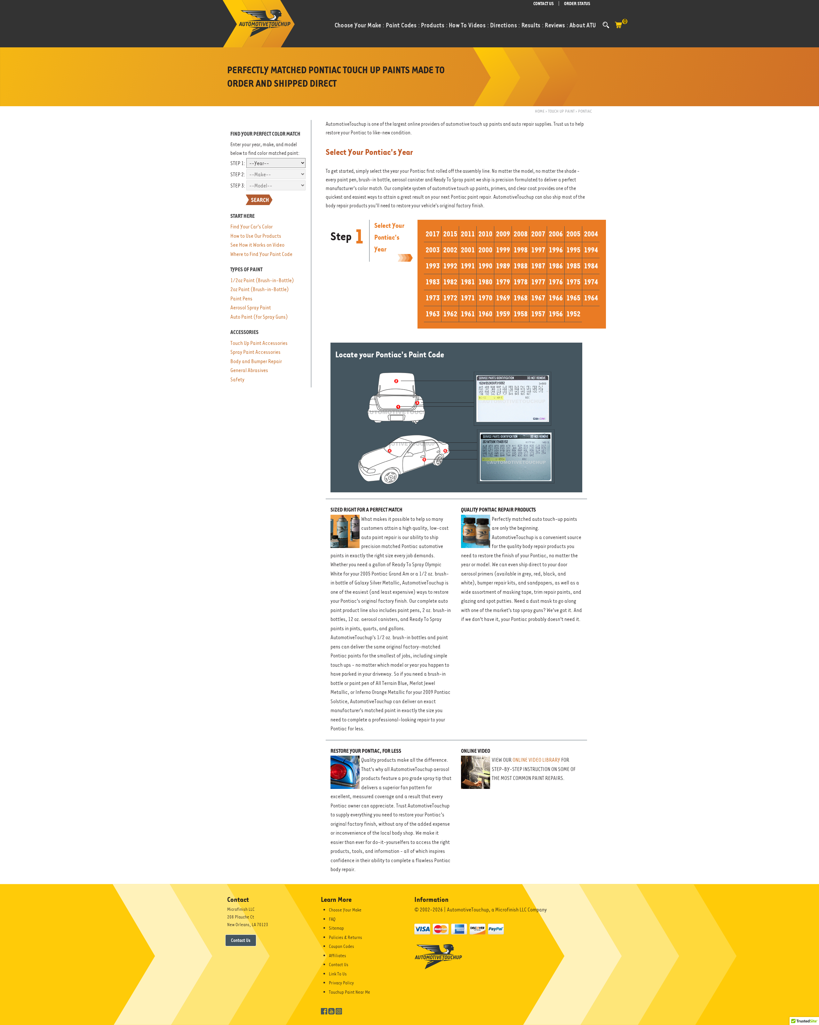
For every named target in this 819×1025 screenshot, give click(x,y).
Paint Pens (241, 299)
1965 (573, 298)
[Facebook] (324, 1010)
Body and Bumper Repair (256, 361)
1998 (520, 250)
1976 (556, 282)
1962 (450, 314)
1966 (556, 298)
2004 (591, 234)
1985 (573, 266)
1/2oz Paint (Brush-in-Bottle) (262, 280)
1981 (468, 282)
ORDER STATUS (577, 3)
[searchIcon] (606, 25)
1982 (450, 282)
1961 (468, 314)
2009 (503, 234)
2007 (538, 234)
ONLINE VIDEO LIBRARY (536, 760)
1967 (538, 298)
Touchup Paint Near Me (349, 992)
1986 (556, 266)
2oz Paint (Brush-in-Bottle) (259, 289)
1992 (450, 266)
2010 (485, 234)
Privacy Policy (341, 982)
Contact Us (240, 940)
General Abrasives (249, 370)
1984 (591, 266)
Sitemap (336, 928)
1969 (503, 298)
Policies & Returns (345, 937)
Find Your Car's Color (251, 227)
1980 (485, 282)
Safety (237, 380)
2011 (468, 234)
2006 (556, 234)
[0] (618, 28)
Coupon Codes (341, 946)
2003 (432, 250)
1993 (432, 266)
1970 (485, 298)
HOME (540, 111)
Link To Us (338, 973)
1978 (520, 282)
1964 (591, 298)
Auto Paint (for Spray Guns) (259, 317)
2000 (485, 250)
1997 (538, 250)
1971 (468, 298)
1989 (503, 266)
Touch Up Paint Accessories (259, 343)
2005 (573, 234)
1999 (503, 250)
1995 (573, 250)
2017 (432, 234)
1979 (503, 282)
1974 (591, 282)
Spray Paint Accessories (255, 352)
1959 (503, 314)
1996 (556, 250)
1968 (520, 298)
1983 (432, 282)
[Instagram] (339, 1010)
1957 (538, 314)
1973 (432, 298)
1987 (538, 266)
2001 (468, 250)
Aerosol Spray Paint (250, 308)
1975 (573, 282)
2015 (450, 234)
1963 (432, 314)
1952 (573, 314)
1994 (591, 250)
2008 (520, 234)
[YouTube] (331, 1010)
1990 (485, 266)
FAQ (332, 919)
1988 (520, 266)
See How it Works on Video (257, 245)
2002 (450, 250)
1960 (485, 314)
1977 (538, 282)
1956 (556, 314)
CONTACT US (543, 3)
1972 (450, 298)
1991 (468, 266)
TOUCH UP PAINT (561, 111)
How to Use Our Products (255, 236)
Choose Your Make (345, 909)
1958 (520, 314)
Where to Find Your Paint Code (261, 254)
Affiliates (337, 955)
